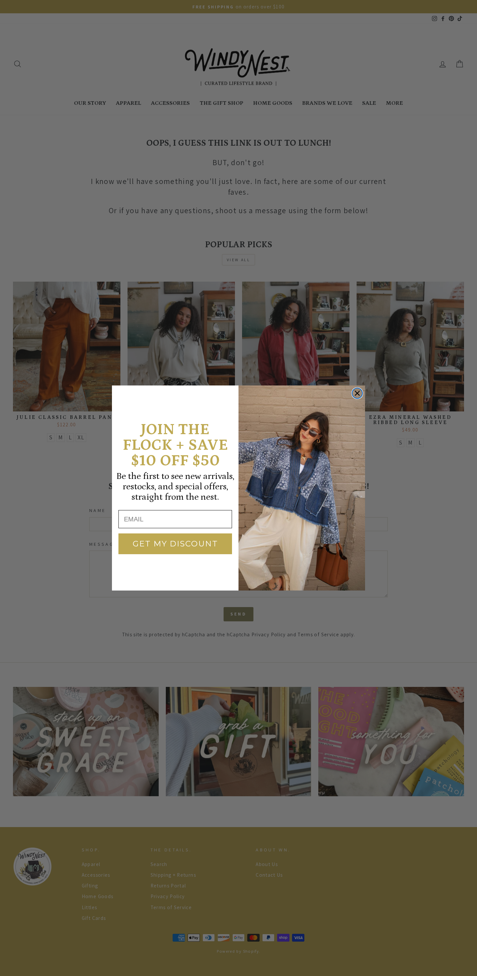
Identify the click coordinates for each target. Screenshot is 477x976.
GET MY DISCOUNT (175, 543)
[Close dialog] (357, 393)
